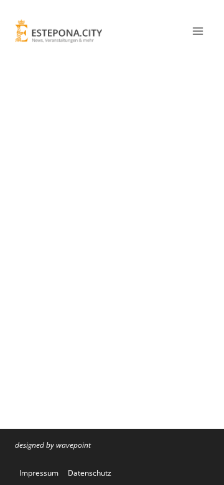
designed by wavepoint (53, 445)
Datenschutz (89, 473)
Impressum (38, 473)
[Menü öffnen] (197, 30)
